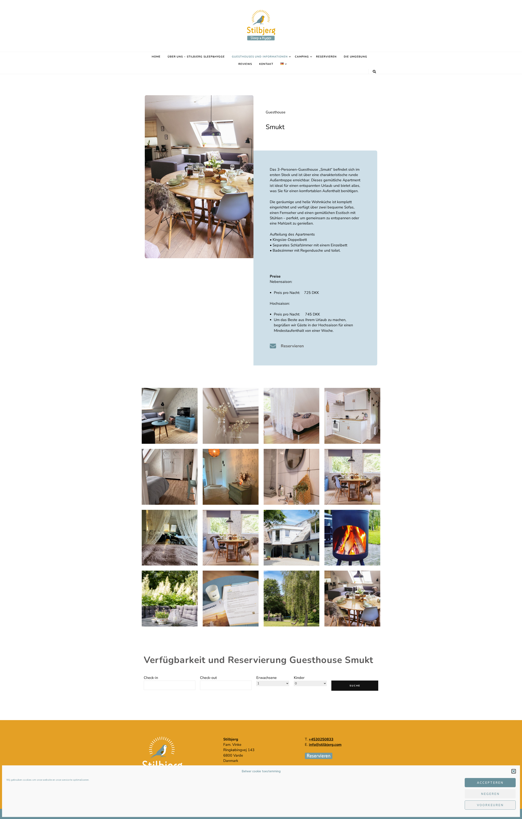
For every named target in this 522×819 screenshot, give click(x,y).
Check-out (208, 677)
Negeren (490, 794)
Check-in (151, 677)
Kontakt (266, 64)
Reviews (245, 64)
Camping (302, 57)
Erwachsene (266, 677)
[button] (514, 771)
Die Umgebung (355, 57)
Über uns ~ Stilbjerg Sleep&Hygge (196, 57)
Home (156, 57)
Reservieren (326, 57)
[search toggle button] (374, 71)
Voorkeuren (490, 805)
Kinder (299, 677)
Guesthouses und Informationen (260, 57)
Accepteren (490, 783)
